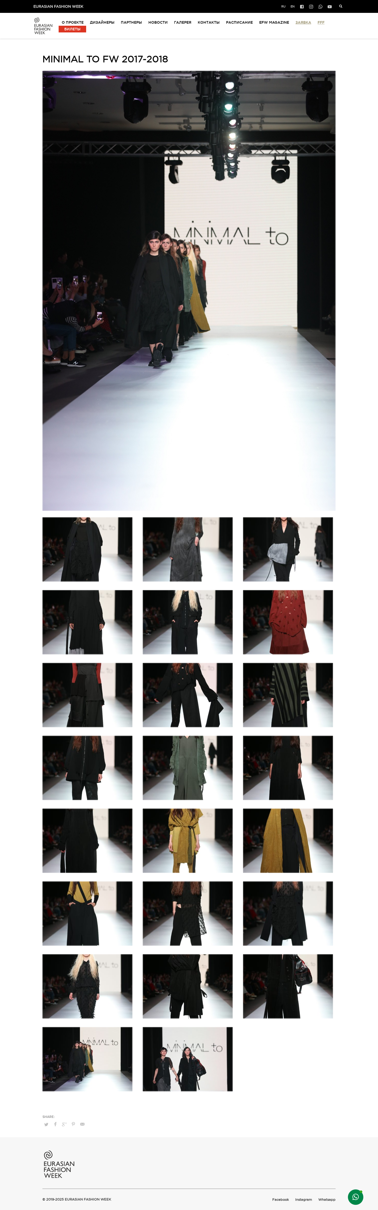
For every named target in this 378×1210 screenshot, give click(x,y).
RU (283, 6)
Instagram (303, 1200)
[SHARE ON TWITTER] (46, 1124)
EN (293, 6)
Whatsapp (327, 1200)
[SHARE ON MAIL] (82, 1124)
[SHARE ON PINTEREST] (73, 1124)
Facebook (280, 1200)
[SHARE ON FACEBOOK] (55, 1124)
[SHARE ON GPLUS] (64, 1124)
